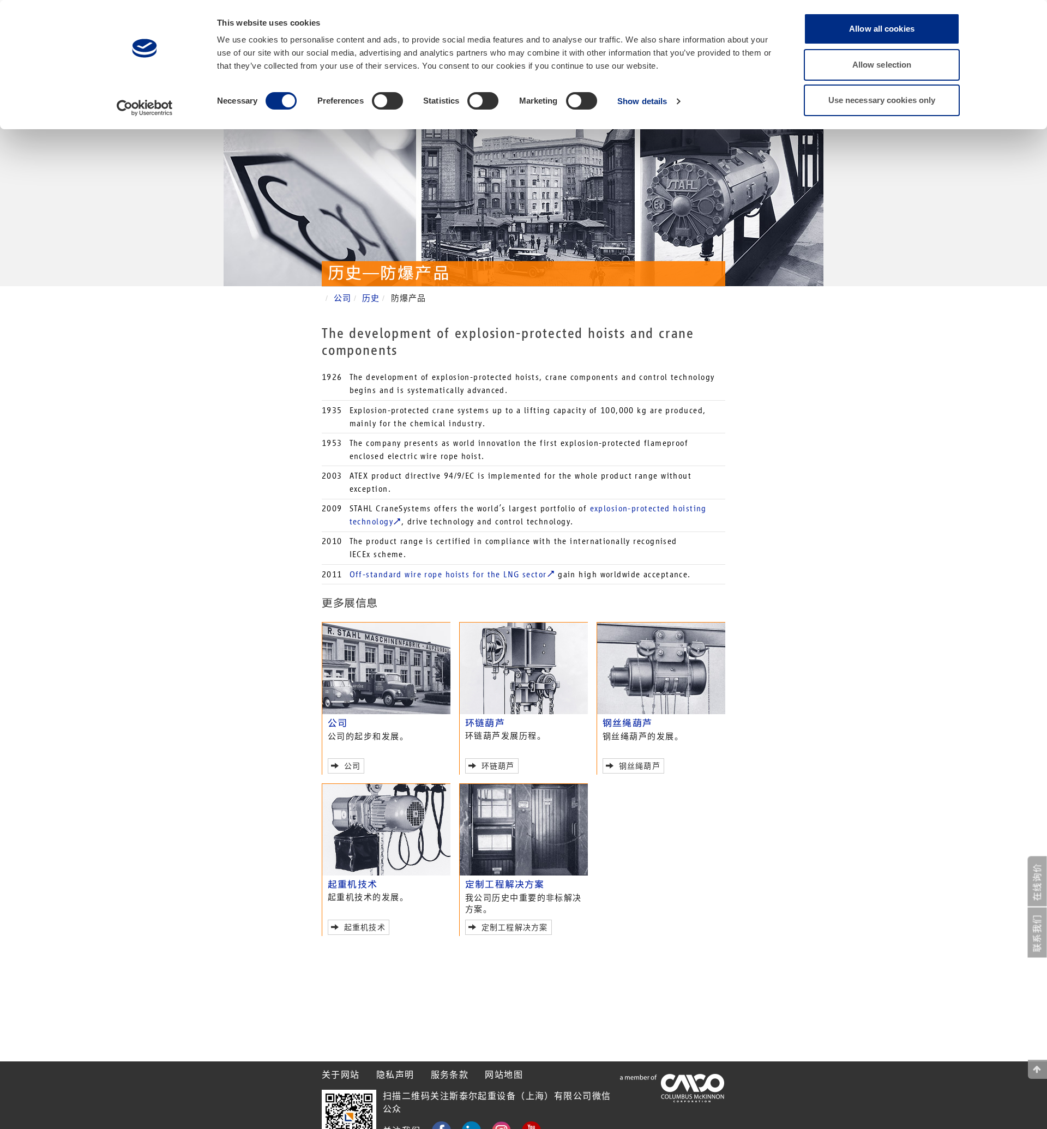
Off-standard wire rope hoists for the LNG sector (448, 574)
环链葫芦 (485, 723)
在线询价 (1037, 882)
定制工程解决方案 (505, 884)
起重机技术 (352, 884)
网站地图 (504, 1074)
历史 (371, 298)
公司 (342, 298)
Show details (642, 101)
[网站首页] (1037, 1069)
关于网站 (341, 1074)
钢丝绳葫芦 (627, 723)
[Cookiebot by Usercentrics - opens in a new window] (144, 108)
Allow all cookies (881, 28)
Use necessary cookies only (882, 100)
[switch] (387, 101)
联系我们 (1037, 933)
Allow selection (882, 64)
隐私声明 (395, 1074)
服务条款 (450, 1074)
